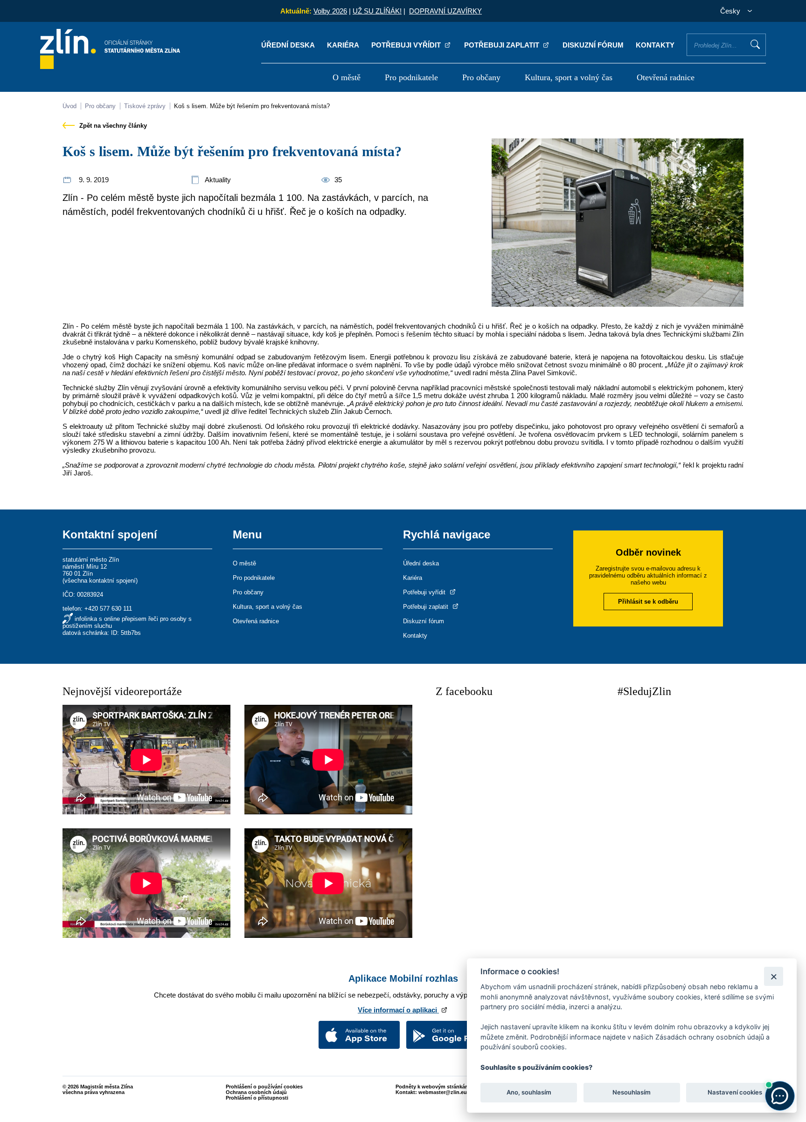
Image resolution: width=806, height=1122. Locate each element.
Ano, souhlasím (529, 1092)
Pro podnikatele (411, 77)
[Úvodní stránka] (110, 66)
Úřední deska (288, 45)
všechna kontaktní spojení (100, 580)
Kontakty (655, 45)
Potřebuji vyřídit (407, 45)
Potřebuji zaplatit (502, 45)
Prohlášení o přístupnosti (257, 1098)
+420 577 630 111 (108, 608)
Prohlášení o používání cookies (264, 1086)
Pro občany (481, 77)
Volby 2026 (330, 11)
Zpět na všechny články (112, 125)
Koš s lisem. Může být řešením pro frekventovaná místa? (252, 106)
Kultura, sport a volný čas (568, 77)
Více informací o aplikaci (398, 1010)
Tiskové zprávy (145, 106)
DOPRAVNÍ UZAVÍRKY (445, 11)
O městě (347, 77)
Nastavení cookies (735, 1092)
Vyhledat (755, 44)
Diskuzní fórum (593, 45)
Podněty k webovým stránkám (433, 1086)
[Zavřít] (773, 976)
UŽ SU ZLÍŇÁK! (377, 11)
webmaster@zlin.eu (442, 1092)
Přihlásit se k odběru (648, 601)
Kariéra (343, 45)
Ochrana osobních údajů (256, 1092)
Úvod (69, 106)
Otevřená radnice (666, 77)
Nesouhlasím (631, 1092)
